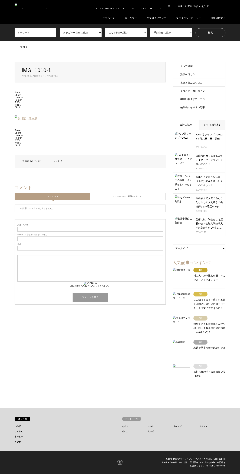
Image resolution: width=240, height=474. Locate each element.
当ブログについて (156, 17)
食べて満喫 (186, 66)
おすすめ (178, 426)
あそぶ (125, 426)
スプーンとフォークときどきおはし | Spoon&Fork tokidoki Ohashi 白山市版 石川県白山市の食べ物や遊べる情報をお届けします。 (193, 462)
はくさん (19, 431)
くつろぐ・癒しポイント (193, 90)
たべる (151, 431)
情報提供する (218, 17)
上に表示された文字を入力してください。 (90, 286)
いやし (151, 426)
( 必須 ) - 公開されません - (32, 235)
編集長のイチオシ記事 (192, 107)
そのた (125, 431)
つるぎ (18, 426)
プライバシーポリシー (188, 17)
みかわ (18, 441)
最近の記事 (186, 124)
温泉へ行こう (187, 74)
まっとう (19, 436)
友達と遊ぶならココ (191, 82)
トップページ (107, 17)
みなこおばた (36, 161)
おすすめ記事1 (212, 124)
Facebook (16, 462)
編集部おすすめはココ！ (193, 99)
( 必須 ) (23, 225)
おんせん (204, 426)
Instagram (20, 462)
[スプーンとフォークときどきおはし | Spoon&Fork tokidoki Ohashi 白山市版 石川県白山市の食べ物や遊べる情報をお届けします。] (119, 462)
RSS (25, 462)
